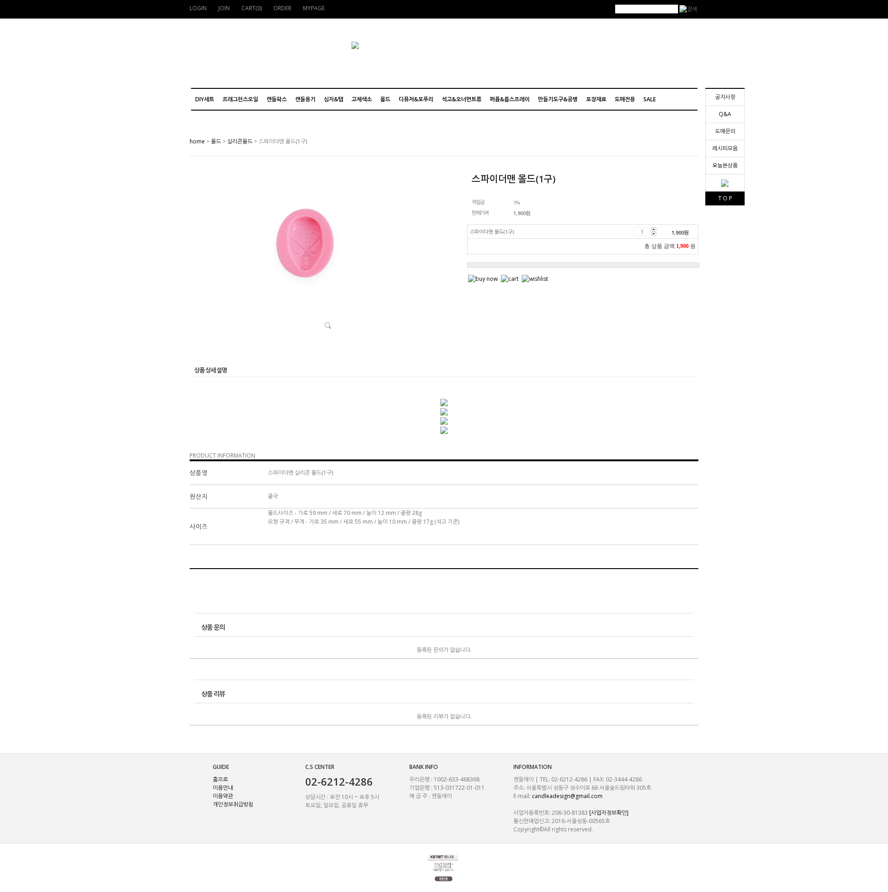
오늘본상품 (725, 165)
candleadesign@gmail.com (567, 796)
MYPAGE (314, 8)
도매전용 (625, 99)
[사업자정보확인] (609, 813)
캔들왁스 (276, 99)
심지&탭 (333, 99)
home (197, 141)
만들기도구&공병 (558, 99)
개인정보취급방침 (233, 804)
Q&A (725, 114)
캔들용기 (305, 99)
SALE (649, 99)
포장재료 (596, 99)
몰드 (385, 99)
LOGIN (198, 8)
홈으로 (220, 779)
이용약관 (223, 796)
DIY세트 (204, 99)
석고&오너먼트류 (461, 99)
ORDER (282, 8)
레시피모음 (725, 148)
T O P (725, 198)
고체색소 (362, 99)
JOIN (224, 8)
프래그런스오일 (240, 99)
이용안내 (223, 788)
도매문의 (725, 131)
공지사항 (725, 97)
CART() (251, 8)
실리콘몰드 (240, 141)
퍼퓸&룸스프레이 (510, 99)
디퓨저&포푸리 (416, 99)
